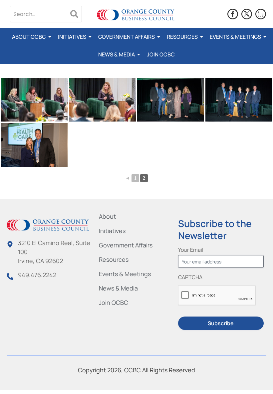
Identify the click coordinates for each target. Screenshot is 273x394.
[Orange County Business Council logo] (135, 15)
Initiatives (72, 36)
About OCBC (29, 36)
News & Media (116, 54)
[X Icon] (247, 14)
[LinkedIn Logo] (261, 14)
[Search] (74, 14)
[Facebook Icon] (233, 14)
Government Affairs (126, 36)
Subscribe (221, 323)
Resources (182, 36)
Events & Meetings (235, 36)
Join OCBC (161, 54)
